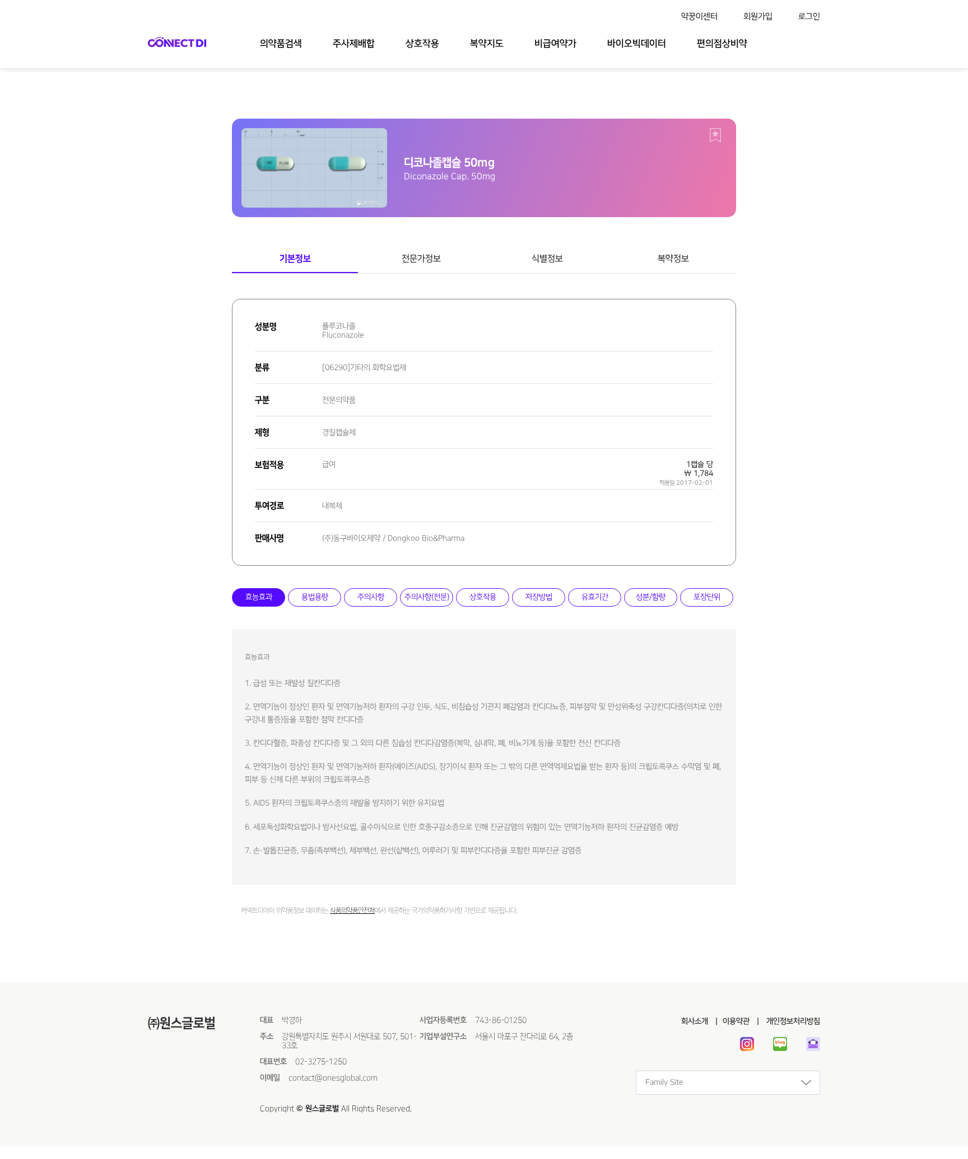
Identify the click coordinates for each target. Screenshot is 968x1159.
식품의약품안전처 (352, 910)
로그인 (809, 16)
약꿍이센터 (699, 16)
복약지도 (487, 44)
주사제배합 (354, 44)
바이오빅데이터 (636, 44)
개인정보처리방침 (792, 1021)
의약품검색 (281, 44)
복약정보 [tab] (673, 259)
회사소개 (694, 1021)
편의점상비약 (722, 44)
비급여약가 (555, 44)
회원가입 (757, 16)
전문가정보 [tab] (421, 259)
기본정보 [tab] (295, 259)
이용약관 (736, 1021)
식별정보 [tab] (547, 259)
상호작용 (422, 44)
